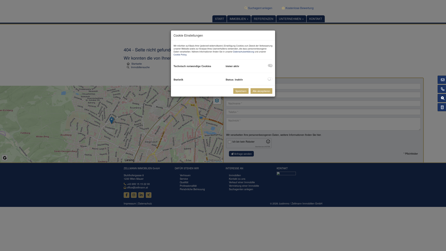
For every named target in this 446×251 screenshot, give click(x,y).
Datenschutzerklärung (243, 51)
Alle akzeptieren (261, 91)
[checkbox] (270, 65)
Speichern (241, 91)
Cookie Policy (180, 54)
